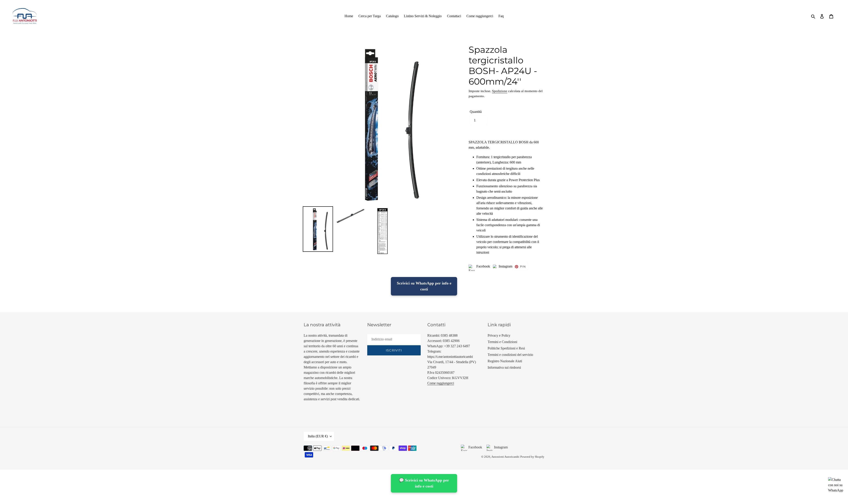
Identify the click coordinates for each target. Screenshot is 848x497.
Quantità (476, 112)
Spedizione (499, 91)
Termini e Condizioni (502, 342)
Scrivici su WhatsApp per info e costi (424, 286)
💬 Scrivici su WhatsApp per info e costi (424, 483)
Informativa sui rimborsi (504, 367)
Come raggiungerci (440, 383)
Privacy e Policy (499, 335)
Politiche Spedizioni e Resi (506, 348)
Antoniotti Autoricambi (505, 456)
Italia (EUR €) (318, 436)
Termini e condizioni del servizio (510, 355)
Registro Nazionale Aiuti (505, 361)
